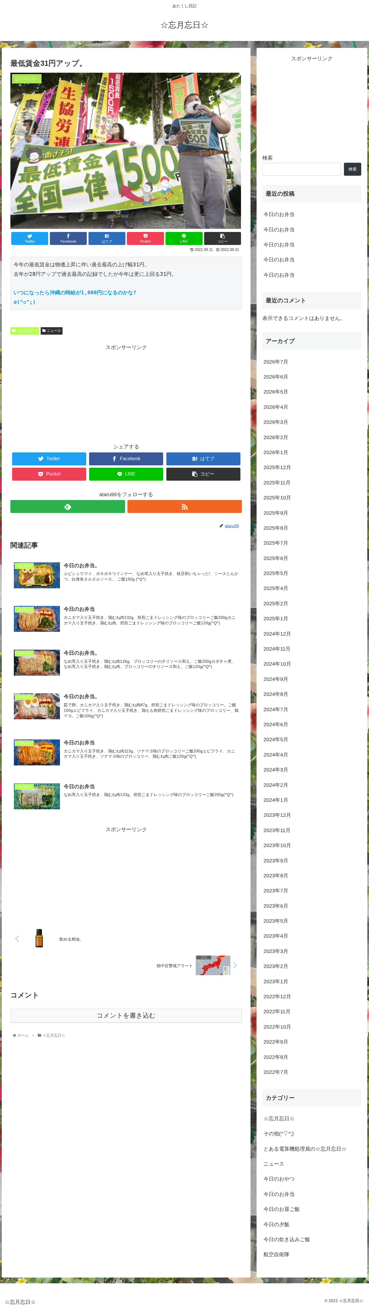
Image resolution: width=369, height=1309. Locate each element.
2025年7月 (275, 543)
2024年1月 (275, 800)
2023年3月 (275, 951)
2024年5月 (275, 740)
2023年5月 (275, 921)
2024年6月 (275, 725)
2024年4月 (275, 755)
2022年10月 (277, 1027)
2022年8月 (275, 1057)
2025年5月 (275, 573)
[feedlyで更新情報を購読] (67, 506)
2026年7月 (275, 362)
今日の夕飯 (276, 1224)
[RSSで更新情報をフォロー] (184, 506)
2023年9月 (275, 861)
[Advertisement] (126, 392)
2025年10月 (277, 498)
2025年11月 (277, 483)
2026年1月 (275, 453)
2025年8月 (275, 528)
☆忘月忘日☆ (27, 331)
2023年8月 (275, 876)
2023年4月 (275, 936)
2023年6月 (275, 906)
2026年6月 (275, 377)
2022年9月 (275, 1042)
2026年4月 (275, 407)
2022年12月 (277, 997)
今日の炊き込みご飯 (286, 1240)
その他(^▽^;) (278, 1134)
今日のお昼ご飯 (281, 1209)
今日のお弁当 (279, 214)
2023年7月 (275, 891)
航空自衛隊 (276, 1255)
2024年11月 (277, 649)
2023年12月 (277, 815)
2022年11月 (277, 1012)
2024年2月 (275, 785)
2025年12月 (277, 468)
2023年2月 (275, 966)
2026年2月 (275, 437)
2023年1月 (275, 981)
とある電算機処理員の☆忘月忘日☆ (305, 1149)
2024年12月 (277, 634)
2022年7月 (275, 1072)
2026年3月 (275, 422)
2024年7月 (275, 709)
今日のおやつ (279, 1179)
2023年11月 (277, 830)
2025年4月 (275, 588)
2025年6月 (275, 558)
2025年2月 (275, 603)
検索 (267, 158)
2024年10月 (277, 664)
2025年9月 (275, 513)
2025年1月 (275, 619)
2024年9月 (275, 679)
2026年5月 (275, 392)
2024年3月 (275, 770)
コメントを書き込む (126, 1015)
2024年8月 (275, 694)
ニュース (54, 331)
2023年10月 (277, 846)
